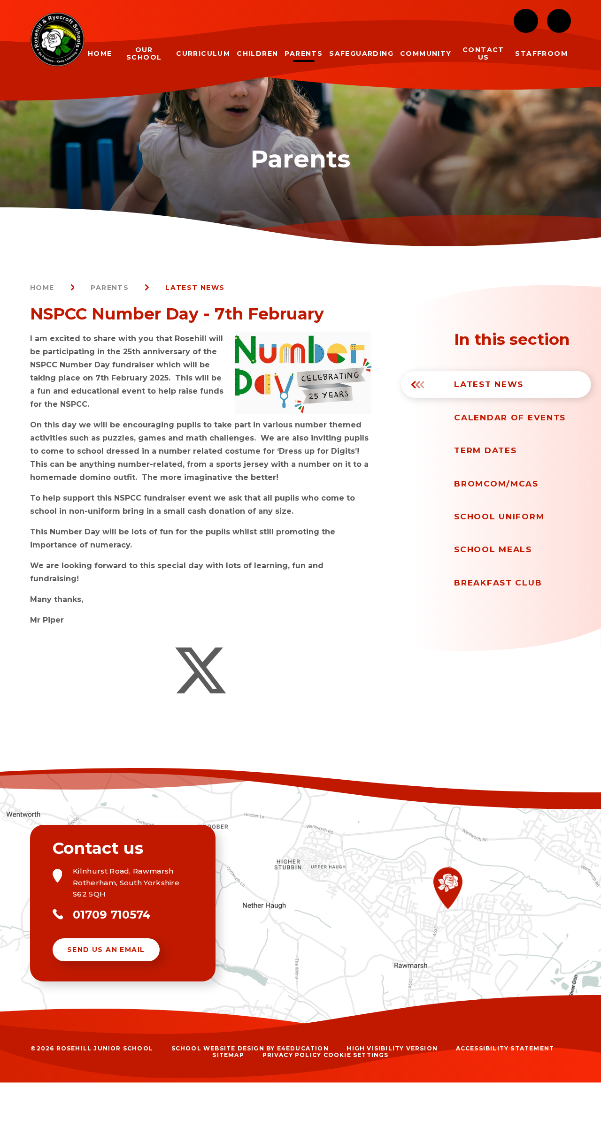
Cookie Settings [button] (356, 1054)
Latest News (194, 287)
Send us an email (106, 949)
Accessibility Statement (505, 1048)
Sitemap (228, 1054)
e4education (303, 1048)
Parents (110, 287)
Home (42, 287)
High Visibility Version (392, 1048)
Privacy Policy (292, 1054)
